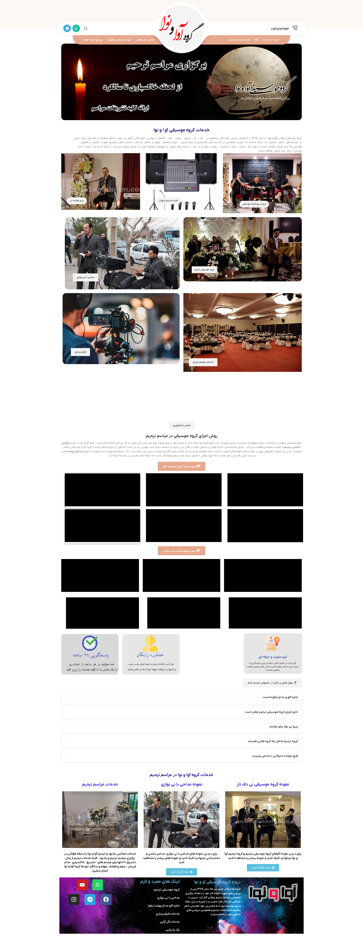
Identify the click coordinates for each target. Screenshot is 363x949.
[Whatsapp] (97, 884)
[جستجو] (86, 28)
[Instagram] (73, 899)
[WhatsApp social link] (76, 28)
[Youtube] (82, 884)
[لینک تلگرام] (67, 28)
